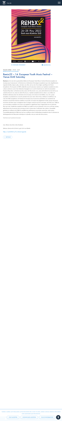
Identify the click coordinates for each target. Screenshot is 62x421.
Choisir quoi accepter (29, 417)
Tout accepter (13, 417)
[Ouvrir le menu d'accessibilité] (58, 417)
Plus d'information (47, 417)
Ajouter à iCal (47, 65)
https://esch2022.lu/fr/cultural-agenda (14, 132)
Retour (8, 137)
